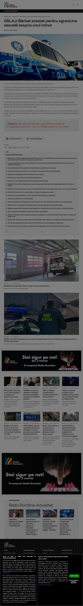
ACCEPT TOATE (74, 576)
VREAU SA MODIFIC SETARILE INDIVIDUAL (74, 581)
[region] (41, 580)
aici (17, 591)
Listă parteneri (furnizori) (45, 584)
